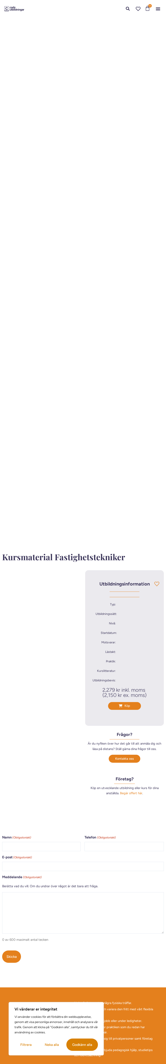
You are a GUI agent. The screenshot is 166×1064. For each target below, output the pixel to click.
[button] (158, 8)
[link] (14, 8)
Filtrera (26, 1045)
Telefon (100, 837)
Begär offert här (131, 793)
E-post (17, 857)
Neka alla (52, 1045)
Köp (127, 706)
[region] (56, 1028)
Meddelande (22, 877)
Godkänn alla (82, 1045)
